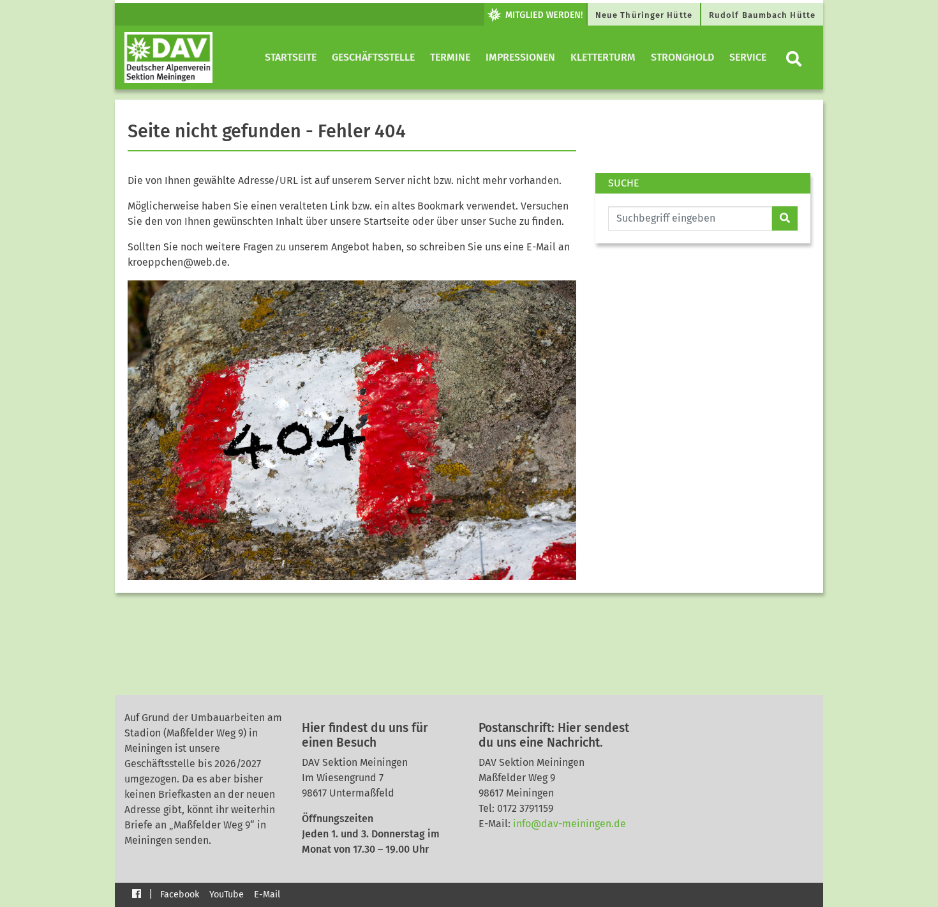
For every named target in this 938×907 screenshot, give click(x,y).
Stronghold (682, 57)
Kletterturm (603, 57)
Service (747, 57)
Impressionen (520, 57)
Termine (450, 57)
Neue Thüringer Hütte (643, 15)
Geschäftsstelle (373, 57)
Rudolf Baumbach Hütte (762, 15)
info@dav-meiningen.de (569, 824)
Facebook (179, 894)
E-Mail (267, 894)
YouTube (226, 894)
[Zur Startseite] (168, 57)
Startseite (290, 57)
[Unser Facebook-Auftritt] (136, 893)
